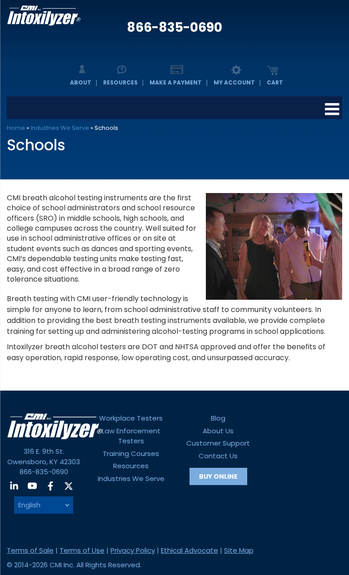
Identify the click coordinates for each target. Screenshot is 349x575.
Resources (120, 82)
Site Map (239, 550)
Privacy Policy (132, 550)
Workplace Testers (131, 418)
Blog (218, 418)
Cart (275, 82)
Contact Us (218, 456)
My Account (234, 82)
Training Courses (131, 453)
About (80, 82)
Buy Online (218, 476)
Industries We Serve (59, 128)
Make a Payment (176, 82)
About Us (218, 431)
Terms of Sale (30, 550)
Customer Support (218, 443)
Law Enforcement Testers (131, 436)
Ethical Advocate (189, 550)
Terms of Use (82, 550)
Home (16, 128)
